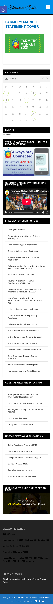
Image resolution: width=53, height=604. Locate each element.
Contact (19, 601)
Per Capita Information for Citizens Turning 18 (24, 237)
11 (26, 100)
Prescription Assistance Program (22, 476)
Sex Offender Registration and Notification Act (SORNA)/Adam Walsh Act (25, 300)
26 (33, 113)
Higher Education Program (20, 451)
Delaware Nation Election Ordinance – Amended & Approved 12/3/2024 (25, 290)
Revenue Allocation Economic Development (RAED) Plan (21, 282)
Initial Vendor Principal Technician (23, 330)
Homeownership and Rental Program (24, 371)
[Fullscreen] (47, 212)
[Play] (6, 212)
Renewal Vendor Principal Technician (24, 349)
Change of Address (16, 229)
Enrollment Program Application (22, 244)
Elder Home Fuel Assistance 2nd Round (25, 403)
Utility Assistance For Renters (21, 424)
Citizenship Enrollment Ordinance (23, 251)
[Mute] (43, 212)
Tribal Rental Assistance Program (23, 364)
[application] (26, 201)
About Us (28, 601)
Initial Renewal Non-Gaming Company (25, 337)
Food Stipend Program (18, 418)
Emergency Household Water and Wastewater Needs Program (23, 395)
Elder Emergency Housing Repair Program (22, 357)
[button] (3, 9)
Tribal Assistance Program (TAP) (22, 445)
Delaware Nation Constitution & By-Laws (26, 266)
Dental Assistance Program (20, 470)
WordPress (45, 597)
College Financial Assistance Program (24, 457)
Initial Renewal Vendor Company (22, 343)
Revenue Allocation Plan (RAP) (21, 274)
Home (11, 601)
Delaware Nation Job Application (22, 324)
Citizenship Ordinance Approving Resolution (22, 316)
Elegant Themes (21, 597)
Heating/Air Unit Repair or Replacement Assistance (26, 410)
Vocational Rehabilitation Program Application (23, 258)
